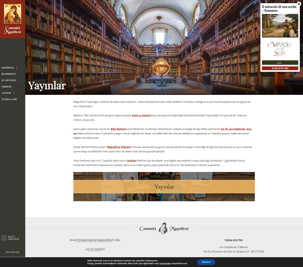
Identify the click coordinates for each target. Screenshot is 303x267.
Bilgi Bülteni (118, 129)
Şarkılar (132, 160)
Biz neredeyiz (9, 74)
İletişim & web (9, 99)
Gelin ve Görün (141, 115)
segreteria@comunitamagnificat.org (95, 240)
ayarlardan (165, 263)
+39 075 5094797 (95, 249)
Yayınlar (164, 186)
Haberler (6, 86)
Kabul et (206, 262)
